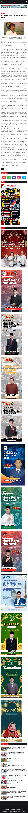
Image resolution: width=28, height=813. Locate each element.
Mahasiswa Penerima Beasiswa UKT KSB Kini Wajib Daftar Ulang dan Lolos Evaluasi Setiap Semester (16, 792)
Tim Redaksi (7, 809)
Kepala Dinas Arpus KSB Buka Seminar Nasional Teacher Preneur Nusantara (16, 797)
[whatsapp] (9, 177)
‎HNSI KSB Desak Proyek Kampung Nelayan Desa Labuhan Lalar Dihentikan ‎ (16, 759)
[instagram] (19, 177)
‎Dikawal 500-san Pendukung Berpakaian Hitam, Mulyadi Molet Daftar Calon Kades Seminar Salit (16, 748)
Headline (6, 169)
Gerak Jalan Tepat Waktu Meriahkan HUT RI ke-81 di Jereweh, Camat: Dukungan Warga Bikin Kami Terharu (16, 781)
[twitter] (24, 177)
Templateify (24, 811)
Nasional (6, 9)
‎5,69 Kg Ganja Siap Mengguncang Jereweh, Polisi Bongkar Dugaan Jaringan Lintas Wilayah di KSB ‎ (16, 776)
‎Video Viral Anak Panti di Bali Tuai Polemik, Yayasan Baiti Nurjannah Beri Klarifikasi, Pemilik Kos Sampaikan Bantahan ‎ (17, 770)
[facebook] (14, 177)
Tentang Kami (12, 809)
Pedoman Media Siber (19, 809)
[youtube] (4, 177)
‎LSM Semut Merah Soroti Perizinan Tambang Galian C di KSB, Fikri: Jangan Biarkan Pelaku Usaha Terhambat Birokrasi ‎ (16, 754)
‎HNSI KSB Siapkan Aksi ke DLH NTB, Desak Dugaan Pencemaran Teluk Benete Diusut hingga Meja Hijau (15, 764)
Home (2, 9)
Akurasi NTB (4, 19)
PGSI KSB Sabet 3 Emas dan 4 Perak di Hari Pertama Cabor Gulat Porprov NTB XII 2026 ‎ (17, 786)
